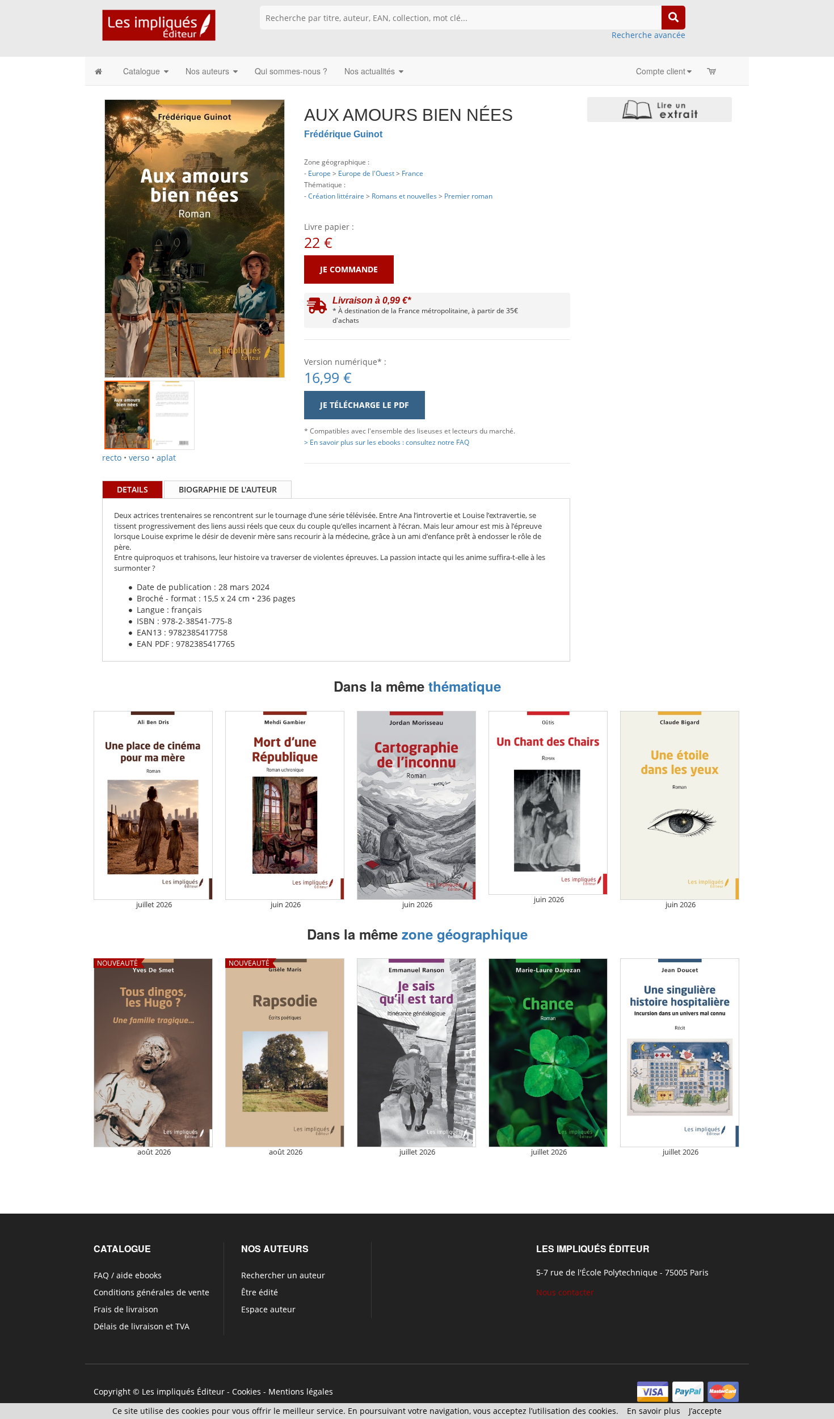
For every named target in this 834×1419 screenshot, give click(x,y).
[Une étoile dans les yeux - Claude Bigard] (679, 805)
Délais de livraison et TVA (141, 1326)
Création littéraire (336, 195)
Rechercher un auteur (283, 1275)
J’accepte (705, 1410)
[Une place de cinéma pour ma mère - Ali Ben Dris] (153, 805)
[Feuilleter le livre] (659, 109)
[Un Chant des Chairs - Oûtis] (548, 803)
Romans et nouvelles (404, 195)
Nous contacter (565, 1292)
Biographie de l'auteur (228, 489)
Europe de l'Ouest (366, 173)
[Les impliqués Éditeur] (159, 30)
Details (132, 489)
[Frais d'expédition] (317, 308)
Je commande (349, 269)
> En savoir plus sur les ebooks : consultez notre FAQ (386, 442)
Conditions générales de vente (151, 1292)
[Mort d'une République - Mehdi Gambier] (284, 805)
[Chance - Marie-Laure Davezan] (548, 1052)
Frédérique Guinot (343, 134)
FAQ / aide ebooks (128, 1275)
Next (301, 223)
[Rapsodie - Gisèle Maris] (284, 1052)
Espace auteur (268, 1309)
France (412, 173)
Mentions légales (300, 1391)
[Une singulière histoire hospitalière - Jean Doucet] (679, 1052)
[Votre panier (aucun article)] (712, 71)
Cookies (246, 1391)
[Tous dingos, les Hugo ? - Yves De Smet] (153, 1052)
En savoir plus (653, 1410)
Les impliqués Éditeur (183, 1391)
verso (139, 457)
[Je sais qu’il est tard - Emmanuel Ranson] (416, 1052)
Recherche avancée (648, 35)
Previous (87, 223)
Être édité (259, 1292)
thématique (464, 686)
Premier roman (468, 195)
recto (111, 457)
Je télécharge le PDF (364, 404)
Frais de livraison (126, 1309)
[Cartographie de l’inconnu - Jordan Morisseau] (416, 805)
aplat (166, 457)
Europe (319, 173)
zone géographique (465, 934)
